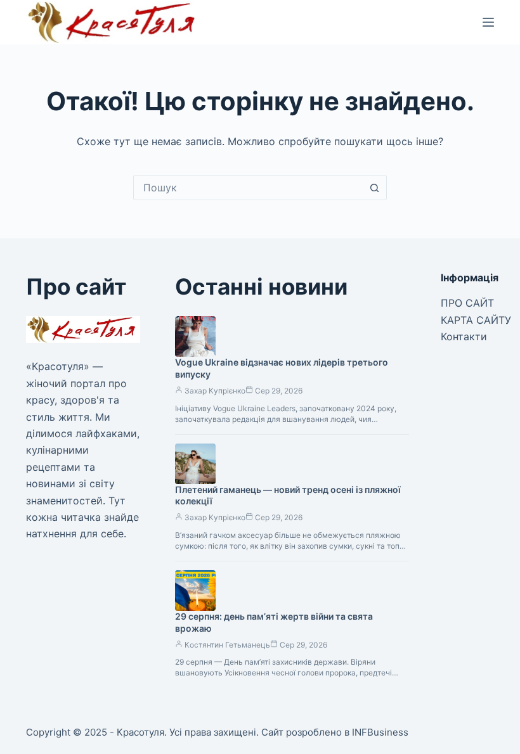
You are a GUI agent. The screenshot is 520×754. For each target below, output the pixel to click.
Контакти (464, 336)
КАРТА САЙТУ (476, 320)
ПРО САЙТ (467, 303)
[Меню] (488, 22)
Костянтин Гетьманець (227, 644)
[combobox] (248, 187)
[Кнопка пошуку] (374, 188)
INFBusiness (380, 732)
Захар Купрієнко (215, 390)
